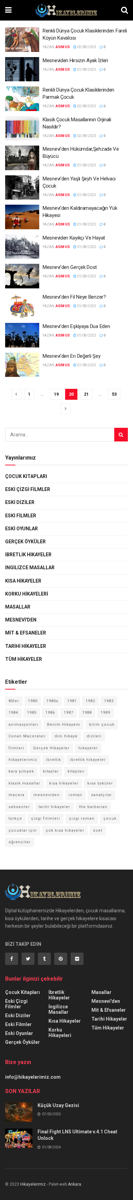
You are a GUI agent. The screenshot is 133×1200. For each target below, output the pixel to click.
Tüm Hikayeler (23, 659)
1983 (109, 701)
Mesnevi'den (20, 620)
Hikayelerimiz (33, 1184)
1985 (31, 712)
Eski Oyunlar (21, 528)
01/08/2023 (86, 69)
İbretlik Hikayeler (28, 554)
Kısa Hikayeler (23, 581)
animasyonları (23, 724)
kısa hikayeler (63, 783)
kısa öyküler (100, 783)
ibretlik (53, 760)
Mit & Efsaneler (25, 633)
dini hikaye (66, 736)
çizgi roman (81, 818)
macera (17, 795)
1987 (68, 712)
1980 (33, 701)
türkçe (15, 818)
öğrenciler (20, 842)
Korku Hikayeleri (26, 594)
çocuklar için (23, 830)
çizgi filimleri (45, 818)
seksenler (19, 807)
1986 (50, 712)
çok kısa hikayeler (65, 830)
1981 (72, 701)
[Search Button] (121, 434)
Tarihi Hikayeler (25, 646)
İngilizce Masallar (30, 567)
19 (56, 394)
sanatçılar (101, 795)
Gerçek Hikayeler (51, 748)
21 (86, 394)
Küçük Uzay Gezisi (58, 1105)
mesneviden (46, 795)
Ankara (74, 1184)
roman (75, 795)
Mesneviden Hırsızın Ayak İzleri (75, 60)
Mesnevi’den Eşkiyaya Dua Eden (76, 326)
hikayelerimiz (23, 760)
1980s (52, 701)
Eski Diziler (19, 502)
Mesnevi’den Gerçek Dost (70, 267)
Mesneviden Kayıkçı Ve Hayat (74, 238)
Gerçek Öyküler (25, 541)
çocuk (110, 818)
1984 (13, 712)
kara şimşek (21, 771)
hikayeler (88, 748)
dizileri (94, 736)
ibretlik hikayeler (88, 760)
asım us (63, 47)
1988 (87, 712)
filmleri (16, 748)
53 (114, 394)
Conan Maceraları (27, 736)
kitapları (76, 771)
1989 (105, 712)
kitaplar (51, 771)
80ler (14, 701)
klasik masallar (24, 783)
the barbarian (93, 807)
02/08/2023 (86, 47)
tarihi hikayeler (54, 807)
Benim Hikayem (63, 724)
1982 (90, 701)
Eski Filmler (20, 515)
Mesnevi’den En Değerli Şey (71, 356)
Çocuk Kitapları (26, 476)
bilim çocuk (102, 724)
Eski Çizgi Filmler (27, 489)
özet (97, 830)
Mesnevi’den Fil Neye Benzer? (74, 297)
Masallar (17, 607)
